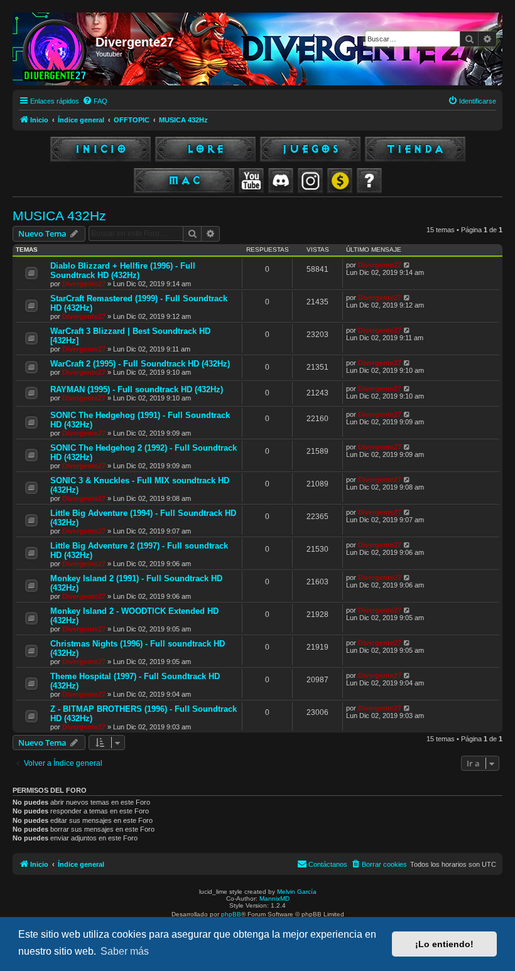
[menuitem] (94, 101)
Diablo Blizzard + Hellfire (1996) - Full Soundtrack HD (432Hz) (122, 270)
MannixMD (274, 898)
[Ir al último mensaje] (407, 265)
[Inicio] (55, 49)
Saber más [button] (124, 951)
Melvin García (297, 891)
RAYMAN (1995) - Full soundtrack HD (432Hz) (136, 389)
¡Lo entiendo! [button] (444, 944)
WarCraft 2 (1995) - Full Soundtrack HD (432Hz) (140, 363)
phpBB (231, 914)
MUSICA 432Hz (59, 215)
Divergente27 (84, 283)
